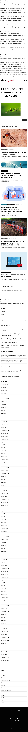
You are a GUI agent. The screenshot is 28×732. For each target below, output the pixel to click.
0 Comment (13, 99)
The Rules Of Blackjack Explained (9, 342)
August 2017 (4, 545)
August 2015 (4, 614)
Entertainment (4, 678)
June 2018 (3, 516)
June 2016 (3, 585)
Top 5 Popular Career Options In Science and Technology (11, 175)
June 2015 (3, 620)
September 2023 (5, 387)
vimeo (25, 712)
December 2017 (5, 534)
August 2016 (4, 580)
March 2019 (4, 490)
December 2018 (5, 499)
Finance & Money (6, 272)
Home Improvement (6, 690)
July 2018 (3, 514)
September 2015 (5, 611)
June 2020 (3, 447)
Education (3, 675)
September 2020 (5, 439)
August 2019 (4, 476)
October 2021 (4, 401)
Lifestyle (3, 695)
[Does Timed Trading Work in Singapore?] (14, 261)
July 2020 (3, 444)
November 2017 (5, 536)
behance (19, 712)
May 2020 (3, 450)
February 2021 (4, 424)
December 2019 (5, 465)
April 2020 (3, 453)
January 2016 (4, 600)
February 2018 (4, 528)
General (4, 149)
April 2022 (3, 393)
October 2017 (4, 539)
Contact (3, 311)
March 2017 (4, 559)
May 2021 (3, 416)
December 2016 (5, 568)
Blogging (3, 670)
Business (4, 204)
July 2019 (3, 479)
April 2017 (3, 557)
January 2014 (4, 654)
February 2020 (4, 459)
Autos (2, 668)
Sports (2, 697)
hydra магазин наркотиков (8, 360)
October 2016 (4, 574)
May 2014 (3, 643)
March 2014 (4, 649)
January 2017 (4, 565)
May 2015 (3, 623)
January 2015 (4, 634)
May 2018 (3, 519)
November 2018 (5, 502)
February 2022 (4, 396)
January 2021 (4, 427)
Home (2, 314)
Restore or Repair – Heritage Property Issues (13, 153)
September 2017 (5, 542)
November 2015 (5, 605)
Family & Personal (5, 680)
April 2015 (3, 626)
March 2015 (4, 628)
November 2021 (5, 398)
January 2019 (4, 496)
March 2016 (4, 594)
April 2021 (3, 419)
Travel (2, 702)
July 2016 (3, 582)
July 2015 (3, 617)
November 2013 (5, 660)
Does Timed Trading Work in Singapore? (11, 339)
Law (2, 692)
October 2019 (4, 470)
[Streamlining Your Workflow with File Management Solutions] (14, 193)
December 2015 (5, 603)
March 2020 (4, 456)
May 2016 (3, 588)
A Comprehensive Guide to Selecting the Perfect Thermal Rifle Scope (12, 243)
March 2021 (4, 422)
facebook (4, 712)
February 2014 (4, 651)
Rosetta (3, 365)
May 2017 (3, 554)
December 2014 (5, 637)
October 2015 (4, 608)
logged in (9, 290)
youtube (10, 720)
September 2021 (5, 404)
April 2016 (3, 591)
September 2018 (5, 508)
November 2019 (5, 468)
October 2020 (4, 436)
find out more (4, 375)
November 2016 (5, 571)
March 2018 (4, 525)
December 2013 (5, 657)
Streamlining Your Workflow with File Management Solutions (11, 209)
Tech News (11, 204)
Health (2, 687)
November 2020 (5, 433)
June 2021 (3, 413)
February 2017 (4, 562)
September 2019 (5, 473)
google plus (12, 712)
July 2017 (3, 548)
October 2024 (4, 384)
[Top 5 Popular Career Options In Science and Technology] (14, 165)
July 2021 (3, 410)
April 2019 (3, 488)
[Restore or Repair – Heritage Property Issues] (14, 138)
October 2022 (4, 390)
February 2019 (4, 493)
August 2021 (4, 407)
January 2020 (4, 462)
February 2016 (4, 597)
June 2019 (3, 482)
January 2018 (4, 531)
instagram (17, 720)
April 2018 (3, 522)
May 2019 (3, 485)
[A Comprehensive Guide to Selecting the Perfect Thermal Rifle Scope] (14, 227)
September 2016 (5, 577)
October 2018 (4, 505)
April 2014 (3, 646)
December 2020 (5, 430)
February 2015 (4, 631)
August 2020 (4, 442)
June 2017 (3, 551)
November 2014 (5, 640)
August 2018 (4, 511)
